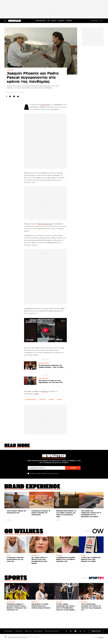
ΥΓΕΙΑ (8, 555)
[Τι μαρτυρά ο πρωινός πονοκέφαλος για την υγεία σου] (16, 544)
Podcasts (69, 20)
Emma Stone (48, 224)
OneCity (54, 20)
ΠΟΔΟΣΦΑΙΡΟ (11, 602)
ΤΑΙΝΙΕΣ (59, 399)
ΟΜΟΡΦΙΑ (59, 555)
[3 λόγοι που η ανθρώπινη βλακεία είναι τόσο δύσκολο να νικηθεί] (91, 544)
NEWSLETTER (96, 631)
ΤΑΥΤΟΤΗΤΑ (18, 631)
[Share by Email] (18, 96)
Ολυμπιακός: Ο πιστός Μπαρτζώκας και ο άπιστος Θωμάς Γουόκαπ (41, 606)
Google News (44, 391)
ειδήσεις (36, 393)
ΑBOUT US (28, 631)
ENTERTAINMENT (44, 363)
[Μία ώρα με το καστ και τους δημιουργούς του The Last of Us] (30, 380)
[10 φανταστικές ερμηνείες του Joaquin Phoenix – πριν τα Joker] (30, 365)
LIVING (83, 555)
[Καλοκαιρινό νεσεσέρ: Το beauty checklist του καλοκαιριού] (41, 500)
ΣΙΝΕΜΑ (51, 399)
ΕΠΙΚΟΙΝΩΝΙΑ (8, 631)
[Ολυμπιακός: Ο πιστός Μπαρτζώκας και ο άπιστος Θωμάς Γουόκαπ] (41, 591)
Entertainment (41, 20)
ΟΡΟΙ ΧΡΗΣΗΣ (38, 631)
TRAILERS (10, 70)
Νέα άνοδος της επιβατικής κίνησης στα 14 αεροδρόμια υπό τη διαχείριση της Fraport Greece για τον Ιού (91, 514)
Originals (61, 20)
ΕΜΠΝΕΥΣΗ (35, 555)
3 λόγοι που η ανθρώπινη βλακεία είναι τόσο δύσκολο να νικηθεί (90, 559)
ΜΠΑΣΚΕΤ (59, 602)
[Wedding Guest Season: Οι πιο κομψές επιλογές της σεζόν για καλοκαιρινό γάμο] (66, 500)
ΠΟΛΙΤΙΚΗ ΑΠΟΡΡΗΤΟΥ (52, 631)
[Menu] (5, 20)
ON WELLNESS (23, 531)
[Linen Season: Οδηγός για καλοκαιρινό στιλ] (16, 500)
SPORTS (15, 578)
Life (48, 20)
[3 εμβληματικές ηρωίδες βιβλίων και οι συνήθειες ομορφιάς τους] (66, 544)
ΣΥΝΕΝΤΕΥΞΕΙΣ (43, 378)
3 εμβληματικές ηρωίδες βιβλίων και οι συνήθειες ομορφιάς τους (65, 559)
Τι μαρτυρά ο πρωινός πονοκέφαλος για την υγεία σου (15, 559)
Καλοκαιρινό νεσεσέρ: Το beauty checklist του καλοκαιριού (41, 512)
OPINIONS (35, 602)
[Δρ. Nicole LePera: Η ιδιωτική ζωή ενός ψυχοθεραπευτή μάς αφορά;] (41, 544)
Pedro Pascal (40, 224)
